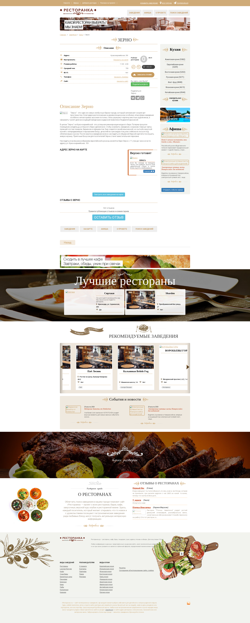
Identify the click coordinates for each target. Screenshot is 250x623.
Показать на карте (120, 60)
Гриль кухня (104, 577)
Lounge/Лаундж (66, 569)
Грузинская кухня (106, 590)
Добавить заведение (149, 3)
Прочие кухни (105, 592)
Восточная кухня (106, 574)
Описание (109, 48)
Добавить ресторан (89, 3)
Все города (167, 3)
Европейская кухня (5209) (175, 65)
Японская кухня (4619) (175, 87)
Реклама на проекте (107, 3)
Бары (62, 584)
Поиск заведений (179, 13)
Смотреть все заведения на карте (108, 194)
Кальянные (64, 590)
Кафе (62, 571)
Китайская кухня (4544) (175, 92)
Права (81, 574)
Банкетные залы (66, 577)
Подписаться (182, 3)
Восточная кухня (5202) (175, 72)
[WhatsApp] (142, 98)
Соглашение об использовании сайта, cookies (136, 570)
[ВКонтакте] (133, 98)
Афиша (76, 3)
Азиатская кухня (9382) (175, 59)
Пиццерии (63, 579)
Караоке (63, 592)
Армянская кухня (106, 584)
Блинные (63, 582)
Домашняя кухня (106, 579)
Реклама (82, 577)
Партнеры (82, 571)
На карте (88, 229)
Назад (67, 242)
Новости (67, 3)
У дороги (137, 500)
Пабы (62, 587)
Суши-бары (64, 574)
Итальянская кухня (107, 569)
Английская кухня (106, 587)
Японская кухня (105, 571)
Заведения (134, 13)
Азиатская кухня (106, 582)
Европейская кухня (107, 566)
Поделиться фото (140, 84)
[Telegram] (138, 98)
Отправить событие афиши (173, 190)
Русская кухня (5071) (175, 77)
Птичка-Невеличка (142, 507)
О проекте (161, 13)
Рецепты (122, 568)
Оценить (147, 171)
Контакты (82, 569)
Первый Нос (138, 488)
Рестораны (64, 566)
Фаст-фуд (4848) (175, 82)
